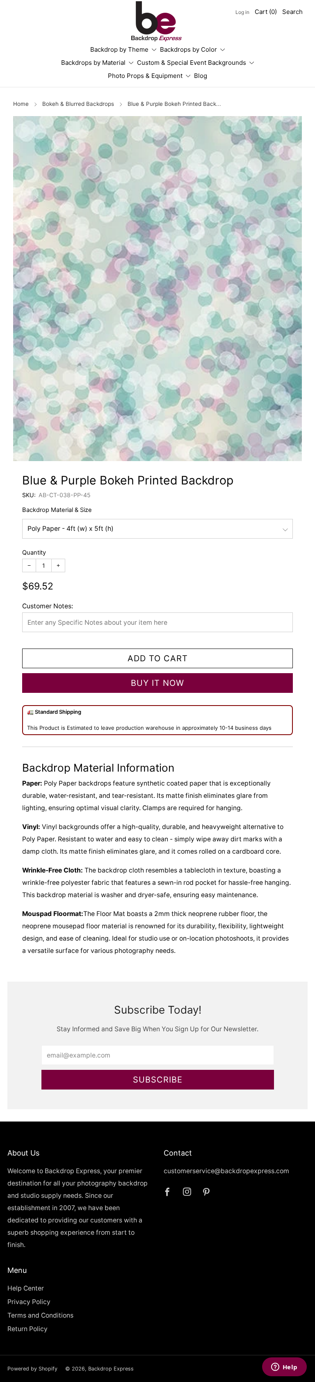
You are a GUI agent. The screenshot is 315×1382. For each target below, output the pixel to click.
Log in (242, 12)
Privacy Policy (28, 1302)
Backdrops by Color (188, 49)
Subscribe (158, 1080)
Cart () (266, 12)
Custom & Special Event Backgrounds (191, 62)
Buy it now (157, 683)
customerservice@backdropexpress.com (226, 1171)
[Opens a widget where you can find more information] (284, 1367)
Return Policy (27, 1329)
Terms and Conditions (40, 1315)
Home (21, 104)
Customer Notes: (47, 606)
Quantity (34, 552)
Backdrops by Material (93, 62)
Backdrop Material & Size (57, 510)
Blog (200, 76)
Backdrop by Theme (119, 49)
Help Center (25, 1288)
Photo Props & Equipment (145, 76)
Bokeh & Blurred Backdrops (78, 104)
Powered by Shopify (32, 1369)
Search (292, 12)
